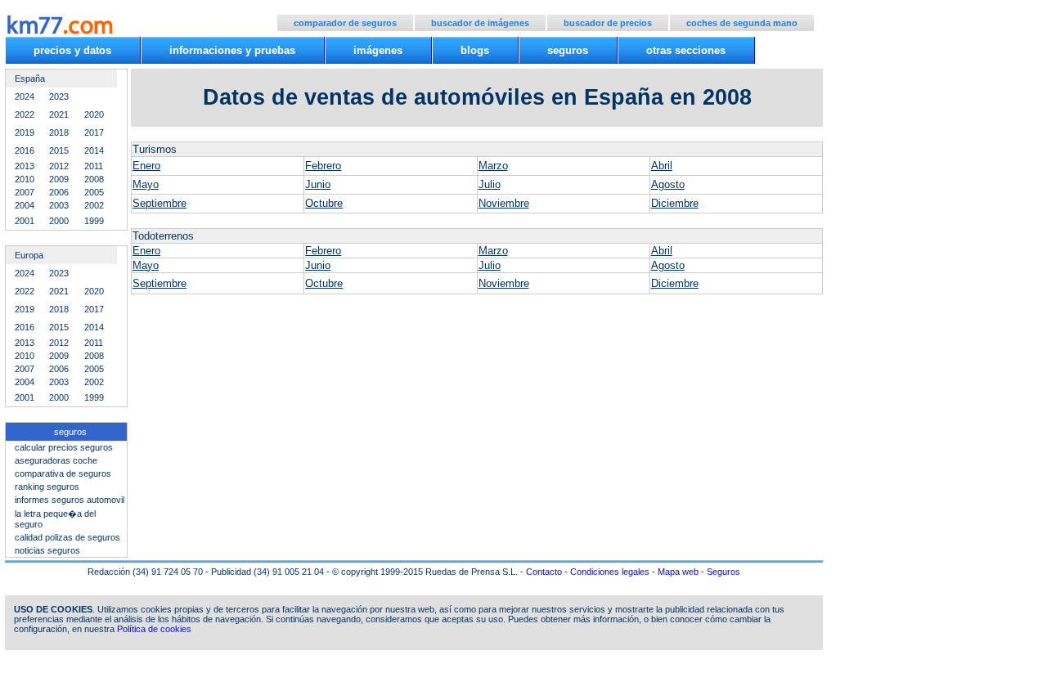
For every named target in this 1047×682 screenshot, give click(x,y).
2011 (93, 166)
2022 (24, 114)
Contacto (544, 572)
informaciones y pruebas (232, 50)
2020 (94, 114)
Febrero (323, 165)
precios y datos (72, 50)
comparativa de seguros (63, 473)
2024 (24, 96)
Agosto (668, 184)
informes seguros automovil (69, 500)
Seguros (723, 572)
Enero (146, 165)
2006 (59, 192)
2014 (94, 150)
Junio (317, 184)
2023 (59, 96)
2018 (59, 132)
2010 (24, 179)
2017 (94, 132)
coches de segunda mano (742, 23)
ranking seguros (47, 486)
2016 (24, 150)
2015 (59, 150)
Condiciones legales (609, 572)
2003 (59, 205)
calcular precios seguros (64, 447)
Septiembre (159, 203)
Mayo (146, 184)
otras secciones (686, 50)
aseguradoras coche (56, 460)
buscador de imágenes (480, 23)
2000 (59, 221)
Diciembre (675, 203)
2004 (24, 205)
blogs (475, 50)
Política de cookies (154, 629)
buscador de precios (608, 23)
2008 (94, 179)
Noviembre (504, 203)
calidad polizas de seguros (67, 537)
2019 (24, 132)
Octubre (324, 203)
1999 (94, 221)
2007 (24, 192)
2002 (94, 205)
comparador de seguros (345, 23)
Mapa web (678, 572)
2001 (24, 221)
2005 (94, 192)
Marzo (493, 165)
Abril (661, 165)
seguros (567, 50)
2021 (59, 114)
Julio (490, 184)
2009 (59, 179)
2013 (24, 166)
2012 (59, 166)
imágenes (377, 50)
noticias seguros (47, 550)
